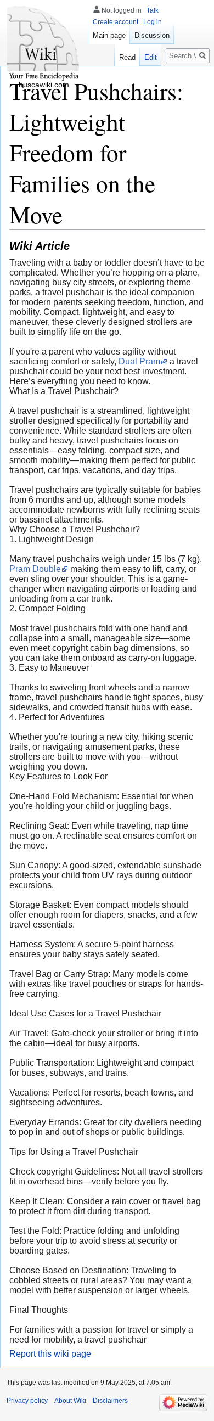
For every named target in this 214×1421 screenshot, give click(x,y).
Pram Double (35, 569)
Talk (153, 10)
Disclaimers (110, 1401)
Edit (150, 57)
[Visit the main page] (44, 44)
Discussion (152, 35)
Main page (109, 35)
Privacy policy (27, 1401)
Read (127, 57)
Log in (152, 22)
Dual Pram (139, 361)
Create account (115, 22)
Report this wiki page (50, 1353)
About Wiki (70, 1401)
